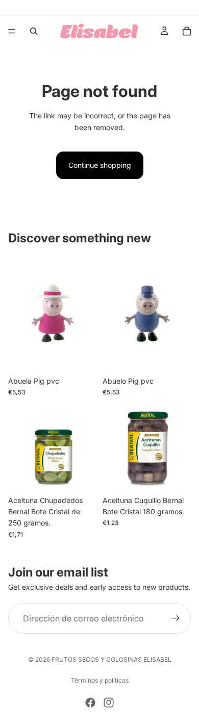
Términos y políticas (100, 680)
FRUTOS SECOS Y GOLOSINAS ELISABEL (111, 659)
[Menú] (11, 31)
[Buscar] (33, 31)
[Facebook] (90, 702)
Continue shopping (99, 165)
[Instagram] (109, 702)
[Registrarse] (175, 618)
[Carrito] (187, 31)
